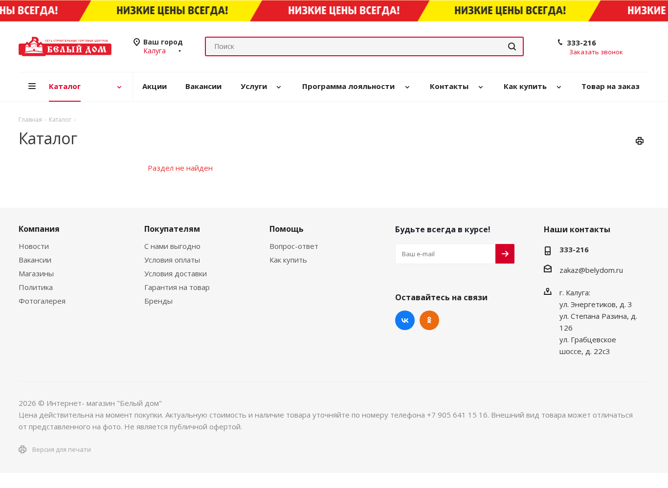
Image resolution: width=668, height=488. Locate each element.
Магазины (36, 273)
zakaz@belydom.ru (591, 270)
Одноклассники (429, 320)
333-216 (581, 42)
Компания (39, 228)
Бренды (158, 301)
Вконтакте (405, 320)
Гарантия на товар (177, 287)
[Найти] (512, 46)
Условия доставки (175, 273)
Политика (36, 287)
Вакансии (35, 260)
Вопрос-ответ (293, 246)
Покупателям (172, 228)
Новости (34, 246)
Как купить (288, 260)
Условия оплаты (172, 260)
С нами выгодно (172, 246)
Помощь (286, 228)
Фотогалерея (42, 301)
